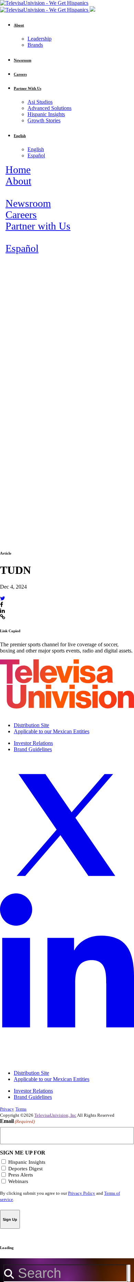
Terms (20, 1109)
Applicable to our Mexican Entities (51, 731)
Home (18, 169)
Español (36, 155)
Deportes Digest (25, 1168)
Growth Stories (43, 120)
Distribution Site (31, 725)
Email (17, 1121)
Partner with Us (37, 226)
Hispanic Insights (46, 114)
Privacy (7, 1109)
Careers (21, 214)
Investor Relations (33, 743)
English (35, 149)
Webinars (18, 1181)
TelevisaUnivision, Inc (55, 1115)
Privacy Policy (81, 1193)
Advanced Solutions (49, 108)
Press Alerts (20, 1175)
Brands (35, 45)
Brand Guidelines (33, 749)
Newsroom (28, 203)
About (18, 181)
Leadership (39, 39)
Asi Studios (40, 102)
